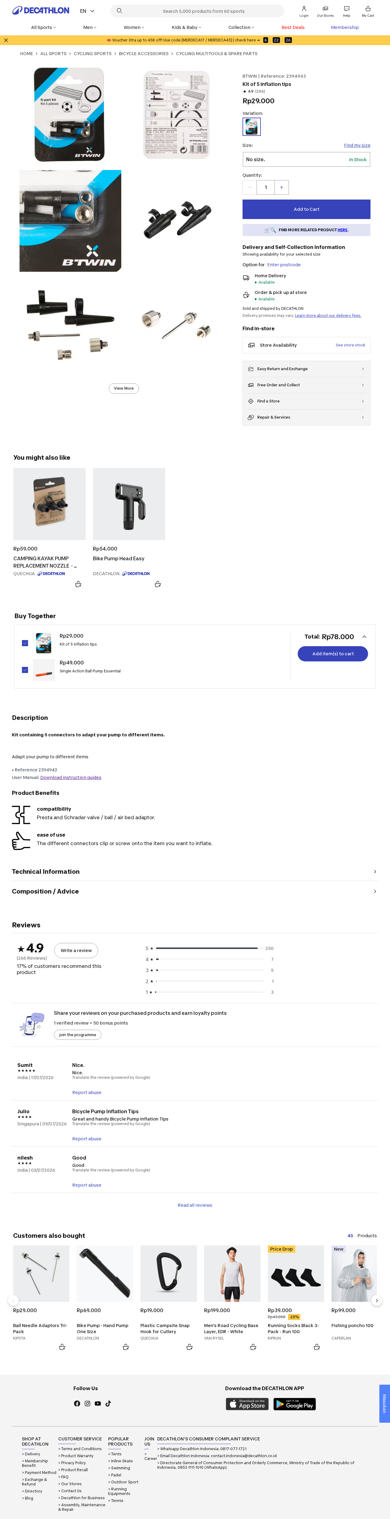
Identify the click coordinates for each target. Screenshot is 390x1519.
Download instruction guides (70, 777)
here (343, 230)
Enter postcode (284, 264)
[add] (281, 187)
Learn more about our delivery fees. (328, 315)
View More (124, 388)
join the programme (77, 1034)
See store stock (350, 345)
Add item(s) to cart (333, 653)
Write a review (76, 950)
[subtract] (250, 187)
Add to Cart (306, 209)
